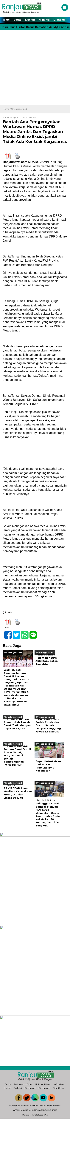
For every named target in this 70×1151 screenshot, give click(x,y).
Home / (7, 108)
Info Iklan (59, 1084)
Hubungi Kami (43, 1084)
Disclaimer (30, 1088)
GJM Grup (58, 1088)
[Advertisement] (35, 68)
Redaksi (18, 1088)
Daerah (30, 19)
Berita (17, 19)
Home (6, 19)
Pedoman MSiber (23, 1084)
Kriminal (44, 19)
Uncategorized (19, 108)
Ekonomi (59, 19)
